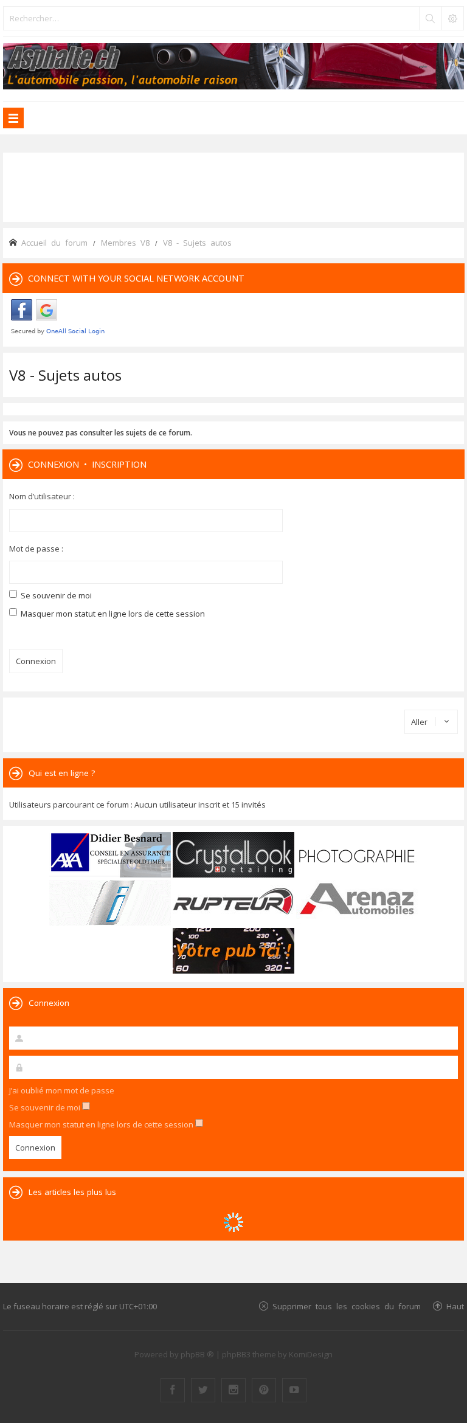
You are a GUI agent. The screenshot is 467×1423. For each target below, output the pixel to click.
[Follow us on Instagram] (233, 1390)
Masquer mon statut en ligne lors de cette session (112, 613)
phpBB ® (197, 1354)
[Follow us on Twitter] (203, 1390)
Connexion (53, 464)
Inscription (119, 464)
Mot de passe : (36, 548)
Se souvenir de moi (55, 595)
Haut (455, 1306)
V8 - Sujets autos (65, 375)
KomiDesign (311, 1354)
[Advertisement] (233, 186)
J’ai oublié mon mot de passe (61, 1090)
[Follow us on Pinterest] (264, 1390)
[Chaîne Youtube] (294, 1390)
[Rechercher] (430, 18)
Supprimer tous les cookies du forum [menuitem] (346, 1306)
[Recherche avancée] (452, 18)
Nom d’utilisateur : (42, 496)
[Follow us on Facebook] (173, 1390)
